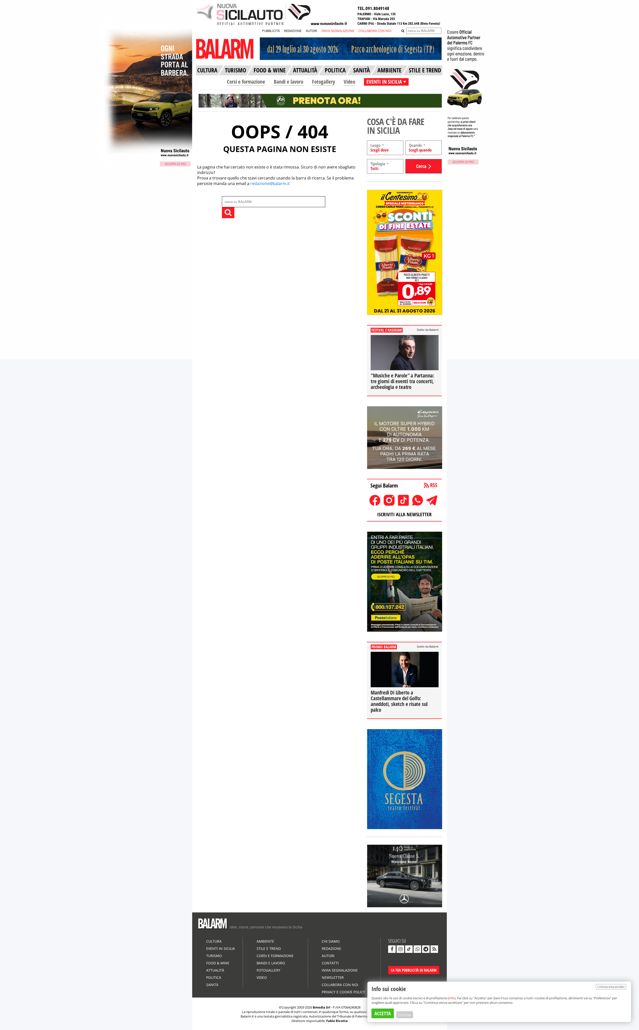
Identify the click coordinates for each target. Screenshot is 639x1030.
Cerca (421, 166)
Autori (328, 955)
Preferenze (404, 1014)
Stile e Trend (269, 948)
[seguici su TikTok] (409, 949)
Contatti (330, 963)
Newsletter (333, 977)
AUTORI (311, 30)
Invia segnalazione (340, 970)
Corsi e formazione (246, 81)
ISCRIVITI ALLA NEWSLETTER (404, 514)
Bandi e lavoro (288, 81)
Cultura (214, 941)
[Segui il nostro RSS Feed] (434, 949)
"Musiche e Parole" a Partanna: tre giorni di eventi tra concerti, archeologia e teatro (402, 381)
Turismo (214, 955)
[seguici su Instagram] (400, 949)
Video (349, 81)
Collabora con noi (340, 984)
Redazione (331, 948)
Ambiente (265, 941)
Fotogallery (323, 81)
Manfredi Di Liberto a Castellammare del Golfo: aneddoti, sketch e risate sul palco (399, 701)
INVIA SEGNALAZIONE (337, 30)
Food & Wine (217, 963)
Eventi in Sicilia (220, 948)
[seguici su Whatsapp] (417, 949)
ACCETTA (382, 1013)
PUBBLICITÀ (271, 30)
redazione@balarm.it (270, 183)
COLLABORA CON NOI (374, 30)
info (452, 998)
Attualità (215, 970)
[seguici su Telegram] (426, 949)
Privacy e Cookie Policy (343, 992)
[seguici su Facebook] (392, 949)
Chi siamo (331, 941)
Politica (213, 977)
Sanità (212, 984)
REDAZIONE (293, 30)
